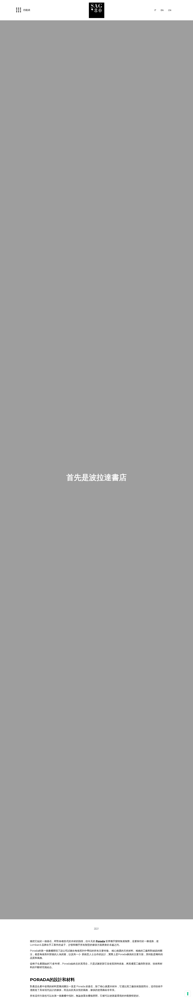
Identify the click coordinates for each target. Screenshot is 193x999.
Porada (100, 941)
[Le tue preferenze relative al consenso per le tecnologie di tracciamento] (188, 994)
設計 (96, 928)
